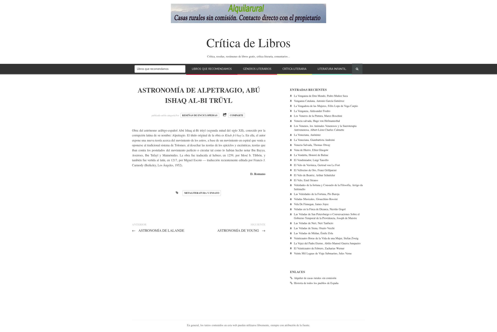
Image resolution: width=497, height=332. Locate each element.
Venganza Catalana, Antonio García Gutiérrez (319, 101)
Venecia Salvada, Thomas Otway (312, 145)
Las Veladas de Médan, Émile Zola (313, 233)
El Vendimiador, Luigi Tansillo (311, 160)
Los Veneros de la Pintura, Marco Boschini (318, 116)
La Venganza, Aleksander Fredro (312, 111)
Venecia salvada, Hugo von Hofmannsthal (317, 121)
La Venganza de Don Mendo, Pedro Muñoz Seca (321, 96)
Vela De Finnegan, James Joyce (311, 204)
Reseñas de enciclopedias (199, 115)
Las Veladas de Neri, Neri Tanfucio (313, 223)
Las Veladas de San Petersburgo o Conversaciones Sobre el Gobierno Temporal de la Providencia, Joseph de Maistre (327, 216)
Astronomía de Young (241, 230)
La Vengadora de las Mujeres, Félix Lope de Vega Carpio (326, 106)
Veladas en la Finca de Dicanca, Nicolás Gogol (320, 209)
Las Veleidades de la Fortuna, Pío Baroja (316, 194)
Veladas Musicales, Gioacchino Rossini (316, 199)
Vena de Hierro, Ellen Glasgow (311, 150)
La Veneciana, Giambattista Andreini (314, 140)
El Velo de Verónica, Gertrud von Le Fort (317, 165)
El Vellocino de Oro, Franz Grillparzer (315, 170)
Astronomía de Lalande (158, 230)
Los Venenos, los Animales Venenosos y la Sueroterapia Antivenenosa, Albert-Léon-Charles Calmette (325, 128)
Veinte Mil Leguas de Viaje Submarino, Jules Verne (323, 253)
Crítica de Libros (248, 42)
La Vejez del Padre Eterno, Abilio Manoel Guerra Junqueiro (327, 243)
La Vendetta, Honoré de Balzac (311, 155)
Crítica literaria (294, 69)
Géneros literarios (257, 69)
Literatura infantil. (332, 69)
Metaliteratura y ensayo (201, 193)
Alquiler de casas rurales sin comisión (315, 278)
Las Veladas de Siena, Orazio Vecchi (314, 228)
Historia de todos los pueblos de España (316, 283)
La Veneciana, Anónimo (307, 135)
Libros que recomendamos (212, 69)
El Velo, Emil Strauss (306, 180)
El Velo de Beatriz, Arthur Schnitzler (314, 175)
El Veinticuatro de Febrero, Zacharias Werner (319, 248)
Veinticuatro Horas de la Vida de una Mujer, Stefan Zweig (326, 238)
